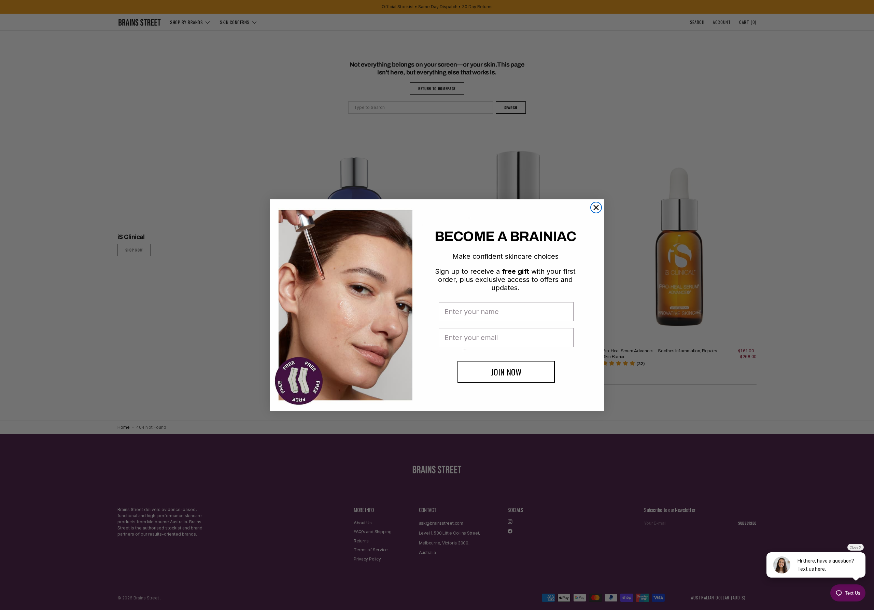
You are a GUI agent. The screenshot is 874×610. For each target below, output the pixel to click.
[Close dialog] (596, 207)
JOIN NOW (506, 372)
